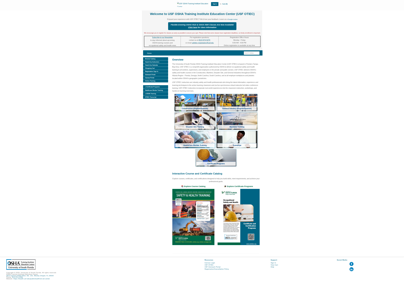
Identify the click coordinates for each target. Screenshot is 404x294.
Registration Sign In (151, 71)
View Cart (274, 265)
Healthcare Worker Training (154, 90)
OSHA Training (151, 93)
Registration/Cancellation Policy (217, 269)
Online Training (150, 81)
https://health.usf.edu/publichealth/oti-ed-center (31, 279)
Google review (232, 19)
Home (149, 53)
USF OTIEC (209, 265)
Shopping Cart (150, 68)
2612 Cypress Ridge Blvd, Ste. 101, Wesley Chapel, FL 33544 (30, 276)
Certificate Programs (153, 87)
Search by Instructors (152, 62)
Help (272, 267)
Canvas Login (210, 263)
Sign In (273, 263)
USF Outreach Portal (213, 267)
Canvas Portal (149, 78)
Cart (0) (225, 4)
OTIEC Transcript (150, 97)
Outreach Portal (150, 74)
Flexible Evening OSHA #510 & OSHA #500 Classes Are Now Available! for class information (202, 26)
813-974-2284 (17, 277)
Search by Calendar (151, 65)
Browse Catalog (150, 59)
